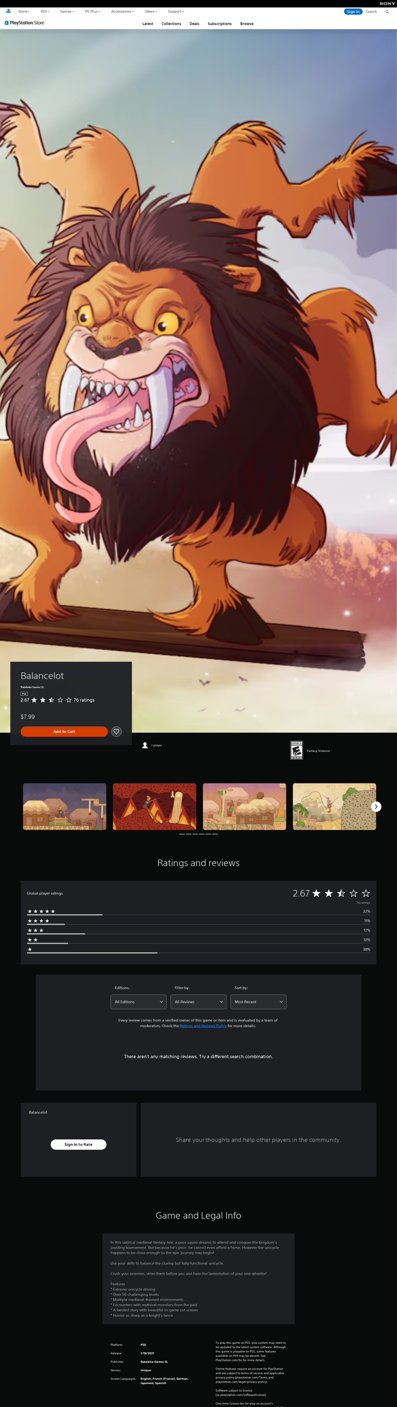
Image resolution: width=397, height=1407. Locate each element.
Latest (147, 23)
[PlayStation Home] (8, 11)
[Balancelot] (64, 806)
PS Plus (91, 11)
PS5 (44, 11)
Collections (171, 23)
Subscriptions (220, 23)
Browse (247, 23)
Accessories (121, 11)
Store (22, 11)
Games (65, 11)
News (150, 11)
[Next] (376, 807)
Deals (194, 23)
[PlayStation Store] (25, 22)
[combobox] (138, 1002)
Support (174, 11)
